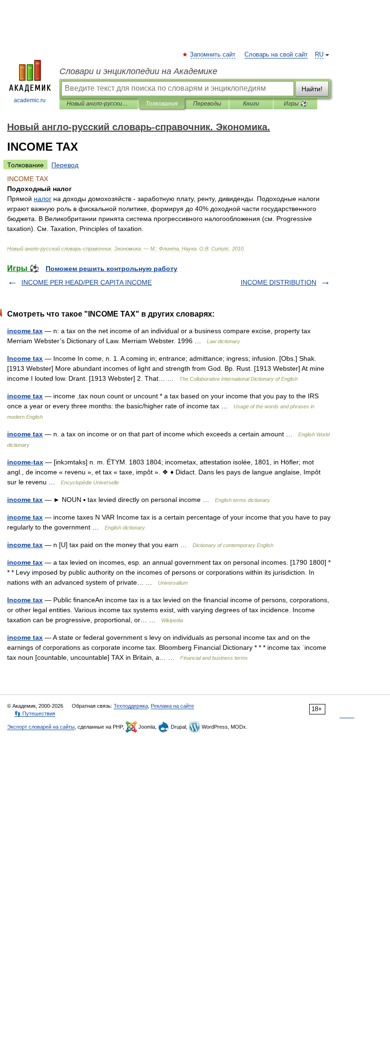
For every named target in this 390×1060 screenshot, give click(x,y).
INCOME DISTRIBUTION (278, 282)
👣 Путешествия (34, 713)
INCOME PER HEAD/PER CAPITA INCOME (86, 282)
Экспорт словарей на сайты (41, 727)
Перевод (64, 165)
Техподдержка (131, 706)
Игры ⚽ (295, 103)
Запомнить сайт (213, 54)
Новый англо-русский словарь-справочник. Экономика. (99, 103)
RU (319, 54)
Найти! (312, 89)
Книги (251, 103)
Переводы (207, 103)
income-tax (25, 462)
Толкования (161, 103)
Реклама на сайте (172, 706)
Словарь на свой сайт (276, 54)
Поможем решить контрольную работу (111, 268)
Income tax (25, 358)
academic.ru (30, 100)
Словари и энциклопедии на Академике (138, 71)
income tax (25, 331)
